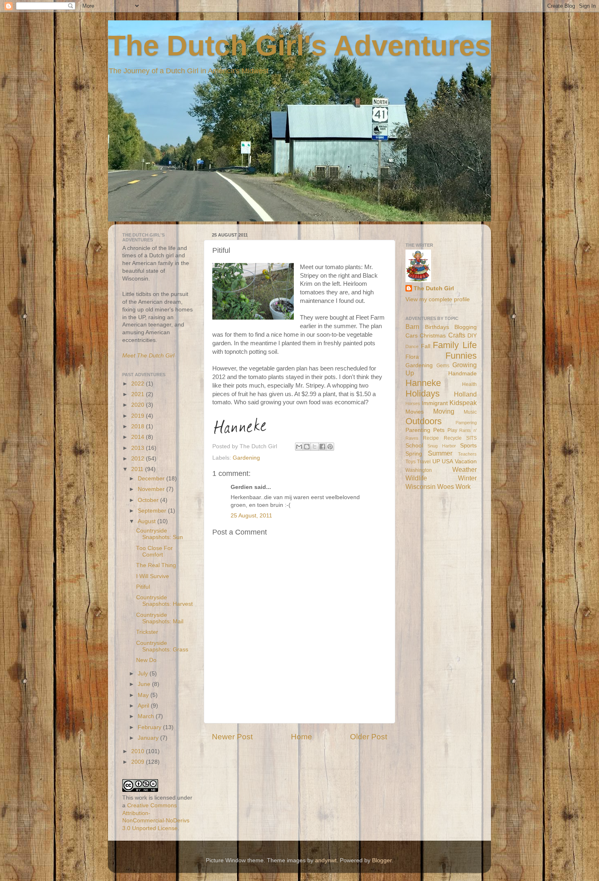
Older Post (368, 736)
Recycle (453, 438)
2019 (138, 416)
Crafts (456, 335)
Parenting (417, 430)
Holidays (422, 393)
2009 (138, 762)
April (144, 706)
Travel (424, 462)
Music (470, 412)
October (149, 500)
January (149, 738)
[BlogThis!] (307, 447)
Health (469, 384)
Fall (425, 346)
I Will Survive (152, 576)
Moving (443, 411)
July (144, 674)
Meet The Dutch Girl (148, 356)
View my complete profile (437, 299)
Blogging (465, 327)
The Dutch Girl (434, 288)
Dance (411, 346)
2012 (138, 459)
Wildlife (416, 478)
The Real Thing (156, 565)
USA (447, 461)
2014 (138, 437)
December (152, 479)
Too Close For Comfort (154, 551)
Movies (414, 412)
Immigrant (435, 403)
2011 (138, 469)
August (147, 521)
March (147, 716)
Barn (412, 326)
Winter (467, 478)
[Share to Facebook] (322, 447)
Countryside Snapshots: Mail (159, 618)
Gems (442, 365)
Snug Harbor (441, 445)
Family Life (455, 345)
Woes (445, 486)
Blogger (382, 860)
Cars (411, 336)
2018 (138, 426)
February (150, 727)
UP (436, 461)
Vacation (466, 461)
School (414, 446)
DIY (472, 336)
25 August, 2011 (251, 516)
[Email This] (299, 447)
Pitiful (143, 587)
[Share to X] (315, 447)
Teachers (467, 453)
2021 (138, 394)
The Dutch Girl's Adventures (299, 45)
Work (463, 486)
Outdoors (423, 421)
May (144, 695)
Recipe (431, 438)
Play (452, 430)
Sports (468, 446)
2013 (138, 448)
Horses (412, 403)
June (145, 684)
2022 (138, 384)
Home (301, 736)
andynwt (326, 860)
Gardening (246, 458)
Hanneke (423, 383)
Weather (464, 469)
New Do (146, 660)
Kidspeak (463, 402)
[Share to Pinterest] (330, 447)
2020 (138, 405)
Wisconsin (420, 486)
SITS (471, 438)
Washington (418, 470)
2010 (138, 751)
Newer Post (232, 736)
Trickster (147, 632)
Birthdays (437, 327)
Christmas (433, 336)
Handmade (462, 373)
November (152, 489)
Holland (465, 394)
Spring (413, 454)
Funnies (461, 356)
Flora (412, 357)
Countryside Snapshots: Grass (162, 646)
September (153, 511)
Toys (410, 462)
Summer (440, 453)
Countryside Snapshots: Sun (159, 534)
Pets (439, 430)
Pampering (466, 422)
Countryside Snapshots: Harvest (164, 600)
